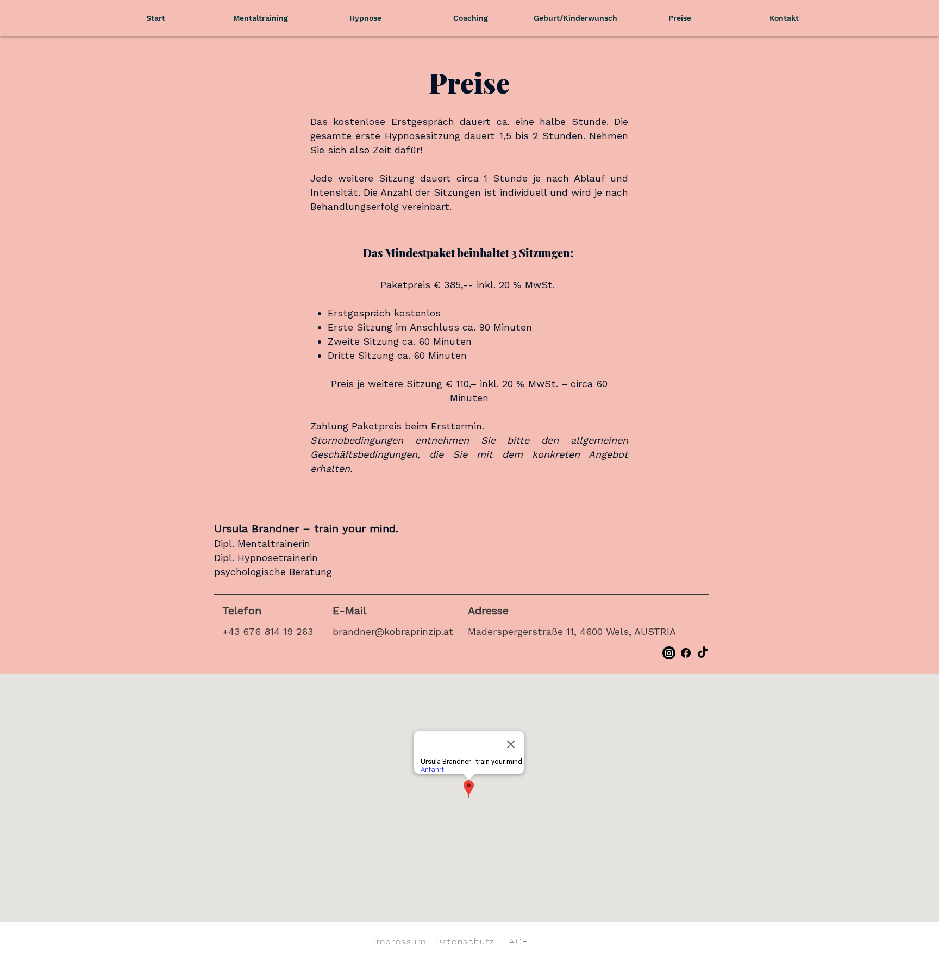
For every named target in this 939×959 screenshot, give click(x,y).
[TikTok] (702, 652)
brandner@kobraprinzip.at (393, 631)
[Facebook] (685, 652)
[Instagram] (668, 652)
